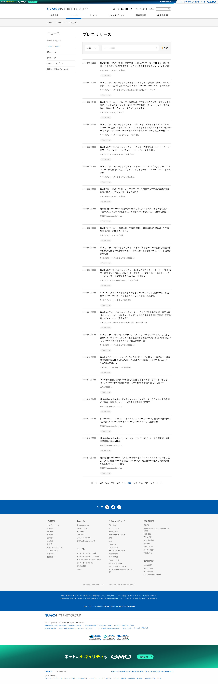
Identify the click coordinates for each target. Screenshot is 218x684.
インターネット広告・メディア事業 (89, 560)
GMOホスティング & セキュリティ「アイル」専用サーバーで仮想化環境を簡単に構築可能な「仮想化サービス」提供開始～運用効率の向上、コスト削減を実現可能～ (135, 251)
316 (152, 483)
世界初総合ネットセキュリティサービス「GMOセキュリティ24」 (63, 625)
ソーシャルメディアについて (147, 596)
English (151, 9)
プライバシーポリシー (82, 596)
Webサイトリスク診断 (105, 625)
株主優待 (147, 543)
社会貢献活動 (113, 554)
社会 (110, 541)
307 (101, 483)
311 (124, 483)
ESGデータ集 (113, 547)
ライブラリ (51, 554)
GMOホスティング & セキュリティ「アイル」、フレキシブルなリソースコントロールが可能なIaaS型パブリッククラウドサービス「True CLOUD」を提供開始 (135, 169)
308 (107, 483)
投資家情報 (141, 15)
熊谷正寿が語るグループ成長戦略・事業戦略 (156, 530)
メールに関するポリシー (125, 596)
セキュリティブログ (55, 63)
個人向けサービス (150, 678)
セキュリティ (93, 678)
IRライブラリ (148, 537)
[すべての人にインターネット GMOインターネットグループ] (200, 2)
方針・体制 (112, 525)
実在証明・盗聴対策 (50, 628)
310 (118, 483)
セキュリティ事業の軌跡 (141, 628)
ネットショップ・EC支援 (68, 678)
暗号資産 (139, 678)
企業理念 (50, 528)
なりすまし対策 (127, 628)
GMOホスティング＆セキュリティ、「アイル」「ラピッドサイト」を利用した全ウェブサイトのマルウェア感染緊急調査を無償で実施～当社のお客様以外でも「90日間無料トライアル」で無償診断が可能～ (135, 338)
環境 (110, 538)
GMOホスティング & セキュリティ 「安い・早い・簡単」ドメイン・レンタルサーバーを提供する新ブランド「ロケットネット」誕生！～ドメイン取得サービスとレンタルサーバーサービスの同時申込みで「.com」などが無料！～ (135, 127)
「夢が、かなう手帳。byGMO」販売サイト (121, 584)
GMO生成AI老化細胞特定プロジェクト (122, 570)
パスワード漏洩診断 (90, 625)
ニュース (74, 15)
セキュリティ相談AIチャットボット (124, 625)
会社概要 (50, 531)
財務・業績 (147, 534)
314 (141, 483)
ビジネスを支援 (82, 678)
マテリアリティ (114, 528)
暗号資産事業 (99, 10)
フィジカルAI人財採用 (60, 10)
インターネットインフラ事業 (86, 553)
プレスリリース (57, 10)
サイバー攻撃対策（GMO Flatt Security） (108, 628)
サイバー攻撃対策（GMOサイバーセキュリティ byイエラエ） (76, 628)
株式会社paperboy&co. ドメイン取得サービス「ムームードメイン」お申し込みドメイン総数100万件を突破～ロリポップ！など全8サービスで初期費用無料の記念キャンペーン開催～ (135, 461)
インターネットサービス (52, 678)
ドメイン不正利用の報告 (107, 599)
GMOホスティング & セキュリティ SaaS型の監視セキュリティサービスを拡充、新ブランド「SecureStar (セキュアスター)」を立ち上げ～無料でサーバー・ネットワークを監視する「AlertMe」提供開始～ (135, 273)
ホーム (49, 23)
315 (146, 483)
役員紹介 (50, 538)
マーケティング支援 (105, 678)
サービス (93, 15)
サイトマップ (139, 9)
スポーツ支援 (113, 557)
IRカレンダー (148, 547)
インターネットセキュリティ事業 (88, 556)
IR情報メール (148, 553)
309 (112, 483)
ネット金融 (131, 678)
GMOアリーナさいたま (116, 566)
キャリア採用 (148, 568)
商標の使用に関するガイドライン (72, 599)
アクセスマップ (52, 550)
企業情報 (54, 15)
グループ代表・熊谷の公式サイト (92, 584)
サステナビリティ (116, 15)
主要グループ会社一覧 (103, 10)
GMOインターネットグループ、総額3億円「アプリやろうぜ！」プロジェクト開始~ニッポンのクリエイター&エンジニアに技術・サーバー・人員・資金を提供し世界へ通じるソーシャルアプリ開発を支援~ (135, 105)
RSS (166, 48)
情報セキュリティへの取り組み (103, 596)
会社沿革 (50, 541)
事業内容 (54, 10)
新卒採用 (147, 565)
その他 (79, 569)
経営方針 (147, 525)
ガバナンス (112, 544)
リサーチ (115, 678)
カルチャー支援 (114, 560)
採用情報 (161, 15)
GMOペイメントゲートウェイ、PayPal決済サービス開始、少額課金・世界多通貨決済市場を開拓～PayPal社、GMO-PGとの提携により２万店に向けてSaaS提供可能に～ (135, 360)
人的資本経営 (113, 531)
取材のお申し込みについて (57, 69)
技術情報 (50, 557)
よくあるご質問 (149, 550)
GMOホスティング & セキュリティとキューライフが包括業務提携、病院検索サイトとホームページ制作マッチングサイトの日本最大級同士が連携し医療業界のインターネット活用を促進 (135, 315)
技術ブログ (98, 10)
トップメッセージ (53, 525)
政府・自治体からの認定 (117, 535)
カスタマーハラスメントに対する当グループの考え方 (139, 599)
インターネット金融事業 (61, 10)
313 (135, 483)
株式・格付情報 (57, 10)
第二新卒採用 (148, 571)
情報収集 (123, 678)
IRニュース (51, 52)
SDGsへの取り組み (115, 563)
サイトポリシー (66, 596)
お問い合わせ (91, 599)
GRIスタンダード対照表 (117, 550)
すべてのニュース (54, 41)
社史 (48, 544)
